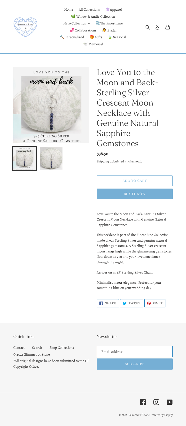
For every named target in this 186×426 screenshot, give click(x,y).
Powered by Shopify (161, 415)
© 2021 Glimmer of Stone (31, 354)
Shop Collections (61, 347)
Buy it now (134, 194)
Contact (19, 347)
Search (37, 347)
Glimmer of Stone (139, 415)
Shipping (103, 161)
